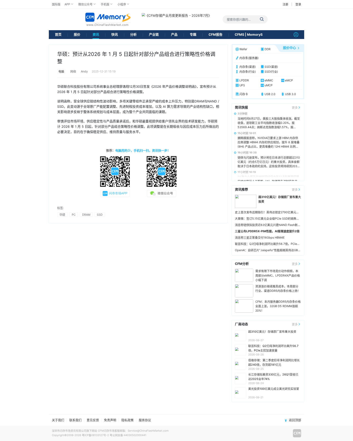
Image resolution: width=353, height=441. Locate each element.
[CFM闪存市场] (297, 433)
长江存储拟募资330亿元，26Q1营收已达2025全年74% (273, 377)
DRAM (86, 214)
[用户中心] (296, 35)
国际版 (56, 4)
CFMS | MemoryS (249, 34)
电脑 (61, 71)
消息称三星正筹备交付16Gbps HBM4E (260, 237)
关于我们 (58, 420)
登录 (298, 4)
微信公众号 (85, 4)
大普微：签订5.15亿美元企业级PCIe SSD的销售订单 (268, 218)
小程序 (121, 4)
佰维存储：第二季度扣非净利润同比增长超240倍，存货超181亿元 (274, 362)
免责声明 (110, 420)
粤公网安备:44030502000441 (128, 435)
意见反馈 (93, 420)
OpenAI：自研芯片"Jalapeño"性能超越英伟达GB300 (269, 250)
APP (67, 4)
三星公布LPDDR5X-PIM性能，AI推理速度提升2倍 (267, 231)
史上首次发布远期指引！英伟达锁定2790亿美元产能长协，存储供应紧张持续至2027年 (290, 212)
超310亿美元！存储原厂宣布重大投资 (272, 331)
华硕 (62, 214)
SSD (100, 214)
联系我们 (75, 420)
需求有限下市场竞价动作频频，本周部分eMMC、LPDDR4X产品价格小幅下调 (277, 275)
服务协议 (145, 420)
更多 (295, 107)
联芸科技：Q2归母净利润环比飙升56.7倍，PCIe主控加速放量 (274, 243)
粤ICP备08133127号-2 (95, 435)
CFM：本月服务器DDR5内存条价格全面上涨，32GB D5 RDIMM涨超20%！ (278, 306)
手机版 (105, 4)
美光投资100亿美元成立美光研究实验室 (273, 388)
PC (74, 214)
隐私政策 (127, 420)
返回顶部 (295, 420)
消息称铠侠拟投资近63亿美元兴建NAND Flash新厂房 (269, 225)
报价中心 (289, 48)
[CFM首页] (108, 19)
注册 (285, 4)
